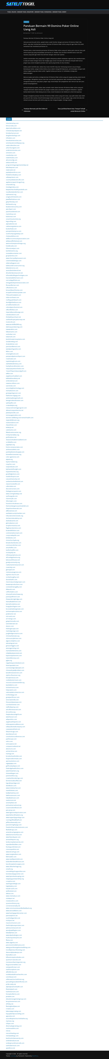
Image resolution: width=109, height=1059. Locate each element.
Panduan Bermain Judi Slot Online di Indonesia (35, 110)
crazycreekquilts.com (13, 535)
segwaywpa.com (11, 763)
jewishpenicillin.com (12, 413)
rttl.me (8, 1031)
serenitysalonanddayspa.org (15, 143)
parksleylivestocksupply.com (15, 452)
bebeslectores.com (12, 268)
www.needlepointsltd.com (14, 859)
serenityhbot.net (11, 803)
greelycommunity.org (13, 562)
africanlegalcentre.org (13, 557)
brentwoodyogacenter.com (15, 874)
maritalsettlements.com (13, 651)
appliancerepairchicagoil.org (15, 182)
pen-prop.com (10, 810)
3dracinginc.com (11, 501)
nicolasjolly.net (10, 552)
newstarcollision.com (13, 383)
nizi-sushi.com (10, 616)
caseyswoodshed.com (13, 729)
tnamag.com (10, 754)
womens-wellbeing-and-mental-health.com (19, 418)
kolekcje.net (10, 427)
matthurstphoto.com (13, 969)
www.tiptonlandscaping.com (15, 876)
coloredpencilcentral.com (14, 307)
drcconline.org (10, 712)
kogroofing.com (11, 221)
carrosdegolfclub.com (13, 280)
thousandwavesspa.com (14, 702)
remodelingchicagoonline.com (15, 871)
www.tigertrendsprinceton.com (16, 812)
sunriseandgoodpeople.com (15, 668)
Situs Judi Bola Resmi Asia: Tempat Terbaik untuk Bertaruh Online (71, 110)
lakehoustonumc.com (13, 795)
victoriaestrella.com (12, 700)
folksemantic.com (11, 332)
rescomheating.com (12, 1033)
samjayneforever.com (13, 967)
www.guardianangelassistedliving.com (18, 947)
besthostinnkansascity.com (15, 1038)
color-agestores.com (12, 457)
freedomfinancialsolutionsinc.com (17, 827)
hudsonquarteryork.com (14, 938)
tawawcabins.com (11, 329)
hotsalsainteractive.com (13, 140)
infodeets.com (10, 138)
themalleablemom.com (13, 602)
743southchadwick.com (13, 295)
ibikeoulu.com (10, 589)
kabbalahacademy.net (13, 378)
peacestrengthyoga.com (14, 825)
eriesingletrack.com (12, 354)
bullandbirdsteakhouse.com (15, 861)
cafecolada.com (11, 486)
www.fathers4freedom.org (14, 815)
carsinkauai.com (11, 977)
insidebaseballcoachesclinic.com (16, 974)
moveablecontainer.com (14, 253)
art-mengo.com (11, 619)
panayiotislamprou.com (13, 231)
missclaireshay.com (12, 123)
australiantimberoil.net (13, 270)
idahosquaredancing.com (14, 327)
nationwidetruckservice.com (15, 692)
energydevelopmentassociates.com (17, 283)
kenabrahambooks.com (13, 543)
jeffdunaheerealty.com (13, 822)
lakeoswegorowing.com (13, 1011)
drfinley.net (9, 1004)
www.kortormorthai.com (14, 835)
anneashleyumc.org (12, 839)
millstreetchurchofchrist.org (15, 979)
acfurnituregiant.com (13, 148)
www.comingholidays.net (14, 494)
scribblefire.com (11, 442)
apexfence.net (10, 1048)
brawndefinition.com (12, 530)
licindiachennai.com (12, 133)
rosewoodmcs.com (12, 901)
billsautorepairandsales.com (15, 957)
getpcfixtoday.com (12, 202)
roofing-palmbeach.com (13, 300)
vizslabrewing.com (12, 341)
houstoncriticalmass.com (14, 503)
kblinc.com (9, 351)
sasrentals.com (11, 386)
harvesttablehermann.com (14, 278)
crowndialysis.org (11, 405)
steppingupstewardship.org (15, 879)
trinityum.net (10, 920)
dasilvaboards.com (12, 521)
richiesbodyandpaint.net (14, 131)
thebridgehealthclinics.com (14, 768)
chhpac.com (10, 1023)
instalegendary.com (12, 187)
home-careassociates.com (14, 447)
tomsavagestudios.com (13, 415)
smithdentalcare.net (12, 1041)
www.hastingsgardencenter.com (16, 913)
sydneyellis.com (11, 403)
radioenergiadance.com (13, 226)
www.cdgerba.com (12, 943)
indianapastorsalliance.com (15, 724)
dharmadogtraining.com (14, 1026)
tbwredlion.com (11, 955)
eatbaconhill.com (11, 162)
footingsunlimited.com (13, 847)
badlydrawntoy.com (12, 793)
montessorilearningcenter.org (15, 962)
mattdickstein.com (12, 790)
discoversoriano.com (13, 489)
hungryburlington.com (13, 606)
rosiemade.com (11, 359)
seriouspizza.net (11, 744)
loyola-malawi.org (11, 462)
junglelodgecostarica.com (14, 633)
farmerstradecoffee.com (14, 781)
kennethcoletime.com (13, 604)
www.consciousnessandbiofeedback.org (19, 908)
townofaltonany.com (12, 658)
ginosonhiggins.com (12, 646)
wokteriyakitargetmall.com (14, 398)
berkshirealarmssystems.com (15, 339)
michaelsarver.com (12, 391)
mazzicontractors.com (13, 923)
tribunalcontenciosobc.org (14, 516)
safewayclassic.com (12, 177)
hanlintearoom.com (12, 992)
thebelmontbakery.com (13, 175)
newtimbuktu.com (12, 158)
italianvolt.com (10, 337)
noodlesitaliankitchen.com (14, 192)
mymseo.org (10, 1021)
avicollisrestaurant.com (13, 709)
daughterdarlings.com (13, 135)
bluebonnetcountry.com (14, 207)
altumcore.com (11, 749)
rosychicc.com (10, 464)
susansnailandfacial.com (14, 808)
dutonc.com (10, 626)
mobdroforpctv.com (12, 476)
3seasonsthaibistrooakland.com (16, 440)
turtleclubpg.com (11, 695)
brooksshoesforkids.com (14, 756)
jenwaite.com (10, 996)
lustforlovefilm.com (12, 550)
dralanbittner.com (12, 344)
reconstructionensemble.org (15, 682)
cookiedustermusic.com (13, 680)
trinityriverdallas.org (12, 435)
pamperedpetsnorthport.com (15, 356)
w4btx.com (9, 373)
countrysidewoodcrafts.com (15, 180)
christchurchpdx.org (12, 540)
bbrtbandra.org (11, 204)
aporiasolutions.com (12, 761)
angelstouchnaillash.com (14, 376)
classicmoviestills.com (13, 484)
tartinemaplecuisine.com (14, 611)
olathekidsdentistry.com (14, 364)
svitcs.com (9, 741)
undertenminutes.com (13, 150)
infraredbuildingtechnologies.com (17, 275)
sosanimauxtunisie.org (13, 219)
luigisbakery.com (11, 886)
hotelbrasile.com (11, 246)
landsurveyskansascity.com (15, 842)
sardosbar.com (11, 334)
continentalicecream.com (14, 533)
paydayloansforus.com (13, 172)
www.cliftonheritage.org (13, 866)
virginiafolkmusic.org (12, 420)
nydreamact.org (11, 194)
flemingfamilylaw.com (13, 1006)
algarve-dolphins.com (13, 641)
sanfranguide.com (12, 496)
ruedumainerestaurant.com (15, 565)
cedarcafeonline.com (12, 145)
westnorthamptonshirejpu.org (16, 243)
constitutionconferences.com (15, 736)
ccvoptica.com (10, 881)
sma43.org (9, 869)
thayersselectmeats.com (14, 759)
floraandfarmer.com (12, 285)
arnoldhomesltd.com (13, 305)
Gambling (26, 21)
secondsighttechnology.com (15, 388)
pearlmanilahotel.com (13, 212)
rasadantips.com (11, 155)
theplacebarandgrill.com (14, 714)
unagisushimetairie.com (13, 197)
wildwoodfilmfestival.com (14, 241)
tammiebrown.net (12, 624)
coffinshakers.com (12, 592)
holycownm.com (11, 690)
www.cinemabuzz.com (13, 896)
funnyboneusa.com (12, 678)
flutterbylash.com (11, 989)
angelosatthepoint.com (13, 722)
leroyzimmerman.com (13, 1001)
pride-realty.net (11, 984)
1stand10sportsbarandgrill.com (16, 371)
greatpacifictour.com (12, 697)
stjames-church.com (12, 575)
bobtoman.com (11, 216)
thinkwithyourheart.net (13, 317)
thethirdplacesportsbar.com (15, 925)
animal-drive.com (11, 751)
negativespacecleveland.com (15, 663)
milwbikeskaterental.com (14, 653)
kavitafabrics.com (11, 685)
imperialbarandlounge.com (15, 312)
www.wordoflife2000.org (13, 324)
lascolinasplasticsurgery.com (15, 864)
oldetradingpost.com (13, 263)
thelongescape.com (12, 629)
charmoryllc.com (11, 498)
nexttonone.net (11, 800)
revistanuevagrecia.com (13, 572)
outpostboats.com (12, 467)
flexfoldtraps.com (11, 830)
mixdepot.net (10, 898)
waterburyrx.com (11, 717)
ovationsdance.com (12, 422)
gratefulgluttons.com (13, 474)
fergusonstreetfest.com (13, 965)
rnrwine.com (10, 1009)
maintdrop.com (11, 214)
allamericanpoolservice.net (14, 410)
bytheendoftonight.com (13, 469)
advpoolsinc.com (11, 719)
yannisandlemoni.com (13, 346)
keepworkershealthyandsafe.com (16, 189)
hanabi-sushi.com (11, 888)
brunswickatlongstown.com (15, 609)
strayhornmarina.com (13, 525)
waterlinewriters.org (12, 771)
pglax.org (9, 660)
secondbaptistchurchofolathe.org (17, 1018)
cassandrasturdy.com (13, 479)
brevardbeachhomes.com (14, 290)
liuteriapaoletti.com (12, 665)
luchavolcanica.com (12, 687)
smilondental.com (12, 381)
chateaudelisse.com (12, 236)
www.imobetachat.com (13, 788)
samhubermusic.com (13, 1045)
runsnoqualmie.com (12, 849)
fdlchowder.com (11, 857)
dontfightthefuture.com (13, 302)
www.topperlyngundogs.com (15, 817)
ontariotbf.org (10, 185)
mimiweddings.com (12, 1036)
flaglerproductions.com (13, 528)
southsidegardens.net (13, 918)
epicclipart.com (11, 209)
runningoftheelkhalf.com (14, 820)
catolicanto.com (11, 430)
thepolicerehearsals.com (14, 508)
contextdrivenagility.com (14, 587)
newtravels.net (10, 170)
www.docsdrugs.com (12, 852)
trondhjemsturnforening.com (15, 950)
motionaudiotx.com (12, 1028)
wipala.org (9, 459)
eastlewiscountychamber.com (15, 513)
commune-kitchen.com (13, 545)
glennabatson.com (12, 523)
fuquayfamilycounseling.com (15, 1014)
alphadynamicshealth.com (14, 987)
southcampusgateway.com (14, 234)
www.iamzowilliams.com (14, 911)
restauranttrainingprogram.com (16, 408)
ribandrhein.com (11, 425)
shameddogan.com (12, 773)
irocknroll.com (10, 322)
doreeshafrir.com (11, 579)
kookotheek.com (11, 229)
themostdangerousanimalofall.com (17, 506)
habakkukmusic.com (12, 798)
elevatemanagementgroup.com (16, 999)
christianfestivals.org (12, 636)
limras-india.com (11, 126)
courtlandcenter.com (13, 705)
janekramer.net (11, 614)
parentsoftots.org (11, 776)
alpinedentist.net (11, 224)
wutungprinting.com (12, 648)
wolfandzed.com (11, 891)
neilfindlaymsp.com (12, 707)
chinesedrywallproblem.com (15, 670)
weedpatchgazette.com (13, 349)
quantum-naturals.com (13, 960)
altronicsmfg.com (11, 160)
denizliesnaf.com (11, 734)
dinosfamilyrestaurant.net (14, 273)
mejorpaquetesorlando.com (15, 368)
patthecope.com (11, 739)
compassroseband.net (13, 746)
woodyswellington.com (13, 930)
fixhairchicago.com (12, 732)
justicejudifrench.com (13, 597)
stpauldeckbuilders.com (13, 844)
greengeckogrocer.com (13, 393)
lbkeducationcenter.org (13, 432)
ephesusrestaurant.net (13, 928)
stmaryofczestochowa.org (14, 594)
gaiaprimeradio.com (12, 621)
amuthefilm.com (11, 548)
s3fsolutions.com (11, 288)
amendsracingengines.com (14, 832)
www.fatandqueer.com (13, 837)
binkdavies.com (11, 538)
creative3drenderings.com (14, 778)
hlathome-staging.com (13, 395)
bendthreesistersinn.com (14, 673)
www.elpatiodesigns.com (14, 935)
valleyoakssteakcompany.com (15, 727)
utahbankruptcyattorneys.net (15, 319)
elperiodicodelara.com (13, 128)
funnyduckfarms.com (13, 994)
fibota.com (9, 940)
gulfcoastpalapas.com (13, 766)
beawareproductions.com (14, 584)
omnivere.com (10, 153)
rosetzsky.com (10, 567)
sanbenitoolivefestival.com (14, 481)
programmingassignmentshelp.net (17, 165)
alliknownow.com (11, 511)
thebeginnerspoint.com (13, 491)
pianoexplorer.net (12, 915)
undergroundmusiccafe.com (15, 1043)
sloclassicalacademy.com (14, 518)
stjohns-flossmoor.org (13, 675)
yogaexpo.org (10, 445)
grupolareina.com (11, 256)
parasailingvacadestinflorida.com (16, 982)
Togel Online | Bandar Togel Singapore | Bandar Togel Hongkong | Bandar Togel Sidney (36, 12)
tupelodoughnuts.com (13, 361)
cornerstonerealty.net (13, 906)
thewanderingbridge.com (14, 599)
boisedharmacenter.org (13, 454)
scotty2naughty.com (12, 577)
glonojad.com (10, 570)
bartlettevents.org (12, 251)
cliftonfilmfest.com (12, 310)
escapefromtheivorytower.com (16, 292)
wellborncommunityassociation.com (17, 239)
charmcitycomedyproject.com (15, 582)
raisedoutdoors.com (12, 315)
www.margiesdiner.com (13, 854)
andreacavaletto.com (13, 449)
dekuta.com (10, 893)
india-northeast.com (12, 297)
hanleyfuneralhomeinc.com (15, 366)
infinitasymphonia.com (13, 555)
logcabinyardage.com (13, 783)
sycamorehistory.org (12, 903)
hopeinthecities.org (12, 472)
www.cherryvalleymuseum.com (16, 258)
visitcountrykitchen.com (13, 638)
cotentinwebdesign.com (13, 261)
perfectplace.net (11, 437)
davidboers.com (11, 786)
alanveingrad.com (11, 643)
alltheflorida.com (11, 972)
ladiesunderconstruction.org (15, 266)
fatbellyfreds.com (11, 933)
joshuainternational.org (13, 805)
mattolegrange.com (12, 631)
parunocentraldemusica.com (15, 945)
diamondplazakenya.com (14, 952)
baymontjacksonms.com (14, 655)
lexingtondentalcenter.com (14, 400)
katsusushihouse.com (13, 560)
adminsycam (40, 33)
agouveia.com (10, 1016)
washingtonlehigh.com (13, 884)
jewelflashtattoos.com (13, 199)
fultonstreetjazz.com (12, 248)
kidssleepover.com (12, 167)
